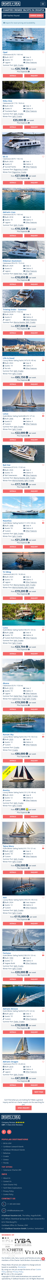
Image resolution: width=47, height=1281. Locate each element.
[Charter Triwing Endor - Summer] (23, 298)
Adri (5, 897)
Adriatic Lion (9, 212)
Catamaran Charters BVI (12, 1170)
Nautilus (7, 520)
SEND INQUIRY (23, 1108)
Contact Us (7, 1181)
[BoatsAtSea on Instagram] (9, 1132)
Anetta (6, 790)
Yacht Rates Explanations (12, 1188)
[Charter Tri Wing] (23, 561)
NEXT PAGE (38, 1092)
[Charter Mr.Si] (23, 143)
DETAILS (13, 76)
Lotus (5, 413)
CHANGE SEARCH (36, 15)
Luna (5, 627)
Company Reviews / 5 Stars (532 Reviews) (12, 1123)
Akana (6, 683)
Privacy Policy (8, 1191)
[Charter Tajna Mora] (23, 833)
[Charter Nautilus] (23, 507)
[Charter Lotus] (23, 400)
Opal (5, 52)
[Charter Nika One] (23, 90)
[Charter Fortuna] (23, 940)
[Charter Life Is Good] (23, 347)
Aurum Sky (8, 734)
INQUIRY (34, 76)
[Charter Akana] (23, 670)
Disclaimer (22, 1267)
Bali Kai (6, 465)
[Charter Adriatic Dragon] (23, 1048)
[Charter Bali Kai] (23, 454)
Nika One (7, 101)
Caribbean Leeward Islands (13, 1146)
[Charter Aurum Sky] (23, 723)
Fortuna (7, 953)
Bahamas (6, 1153)
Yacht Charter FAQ (10, 1184)
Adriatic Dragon (10, 1061)
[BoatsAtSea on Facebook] (4, 1132)
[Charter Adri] (23, 886)
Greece (6, 1159)
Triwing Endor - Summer (15, 309)
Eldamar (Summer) (12, 261)
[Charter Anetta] (23, 777)
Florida (6, 1163)
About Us (6, 1178)
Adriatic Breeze (10, 1008)
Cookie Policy (8, 1194)
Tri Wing (7, 572)
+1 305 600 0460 (13, 1204)
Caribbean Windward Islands (14, 1150)
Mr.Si (5, 156)
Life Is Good (8, 358)
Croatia (6, 1156)
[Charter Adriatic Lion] (23, 199)
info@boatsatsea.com (15, 1210)
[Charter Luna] (23, 614)
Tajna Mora (8, 846)
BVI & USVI (7, 1143)
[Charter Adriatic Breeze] (23, 996)
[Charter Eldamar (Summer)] (23, 250)
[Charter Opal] (23, 39)
